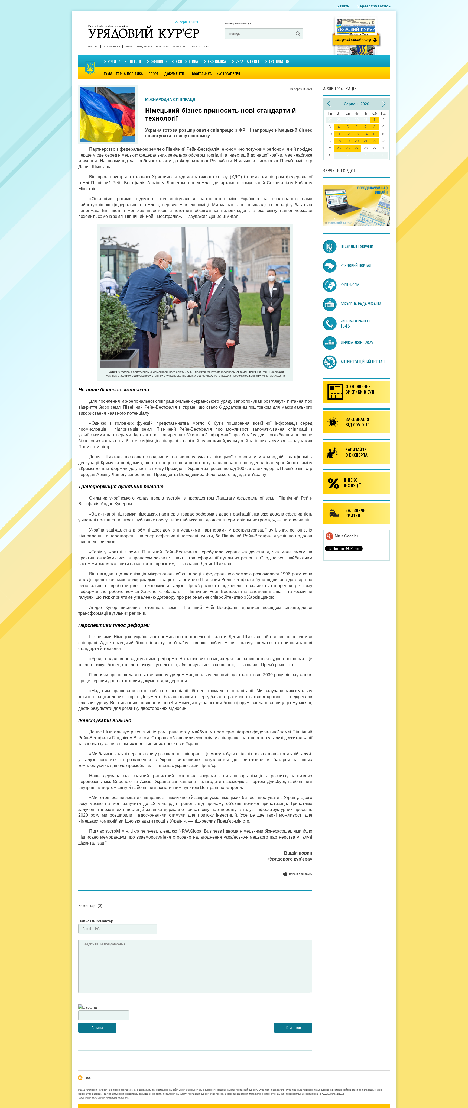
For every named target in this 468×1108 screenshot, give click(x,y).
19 (348, 141)
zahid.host (123, 1098)
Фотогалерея (228, 74)
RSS (88, 1077)
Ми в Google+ (346, 536)
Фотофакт (180, 46)
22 (374, 141)
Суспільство (279, 61)
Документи (174, 74)
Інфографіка (201, 74)
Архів (128, 46)
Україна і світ (247, 61)
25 (339, 148)
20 (357, 141)
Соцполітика (187, 61)
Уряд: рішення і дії (124, 61)
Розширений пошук (238, 23)
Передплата (144, 46)
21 (366, 141)
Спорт (153, 74)
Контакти (162, 46)
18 (339, 141)
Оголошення (112, 46)
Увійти (343, 6)
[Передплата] (356, 224)
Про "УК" (93, 46)
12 (348, 134)
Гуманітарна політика (123, 74)
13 (357, 134)
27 (357, 148)
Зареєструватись (374, 6)
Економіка (217, 61)
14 (366, 134)
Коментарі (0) (90, 905)
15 (374, 134)
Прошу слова (200, 46)
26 (348, 148)
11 (338, 134)
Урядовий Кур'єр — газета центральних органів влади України (143, 26)
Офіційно (159, 61)
